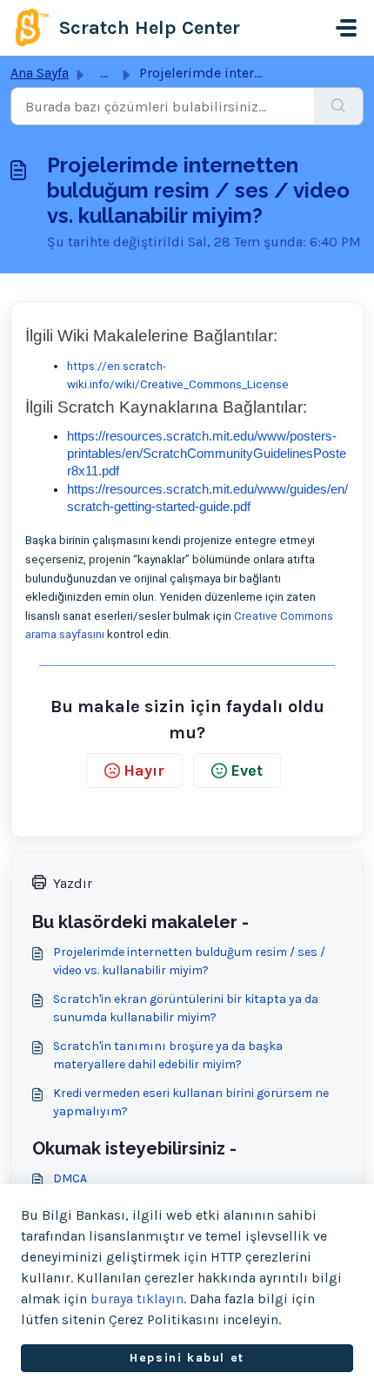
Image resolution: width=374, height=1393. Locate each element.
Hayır (144, 770)
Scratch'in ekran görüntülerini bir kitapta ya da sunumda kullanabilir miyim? (185, 1008)
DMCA (70, 1178)
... (104, 72)
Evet (246, 770)
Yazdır (72, 883)
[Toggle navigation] (346, 28)
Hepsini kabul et (187, 1357)
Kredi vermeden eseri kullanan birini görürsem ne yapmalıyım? (191, 1102)
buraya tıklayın (137, 1298)
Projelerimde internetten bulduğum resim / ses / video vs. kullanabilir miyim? (189, 961)
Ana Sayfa (39, 72)
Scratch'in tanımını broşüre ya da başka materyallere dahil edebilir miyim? (168, 1055)
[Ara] (339, 106)
